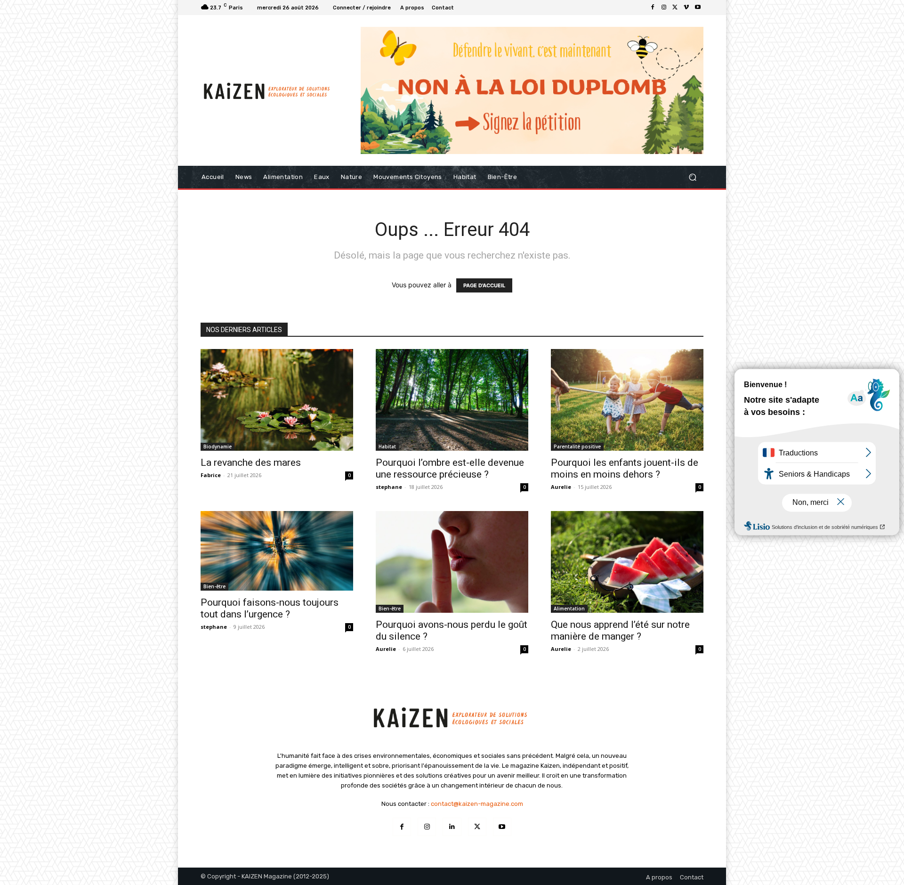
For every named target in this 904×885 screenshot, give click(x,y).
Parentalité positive (577, 446)
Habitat (387, 446)
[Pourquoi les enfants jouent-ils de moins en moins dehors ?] (627, 400)
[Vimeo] (686, 7)
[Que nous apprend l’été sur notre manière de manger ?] (627, 562)
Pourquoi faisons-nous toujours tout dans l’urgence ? (270, 608)
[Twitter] (675, 7)
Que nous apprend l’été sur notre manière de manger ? (620, 630)
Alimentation (569, 608)
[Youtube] (697, 7)
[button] (692, 177)
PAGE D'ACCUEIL (484, 285)
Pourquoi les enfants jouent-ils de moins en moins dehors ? (624, 468)
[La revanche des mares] (277, 400)
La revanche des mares (251, 462)
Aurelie (561, 486)
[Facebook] (652, 7)
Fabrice (211, 475)
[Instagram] (664, 7)
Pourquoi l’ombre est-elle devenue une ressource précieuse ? (450, 468)
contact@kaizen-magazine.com (477, 803)
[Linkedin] (452, 827)
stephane (389, 486)
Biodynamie (217, 446)
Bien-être (214, 586)
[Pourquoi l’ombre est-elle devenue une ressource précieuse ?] (452, 400)
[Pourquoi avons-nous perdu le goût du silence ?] (452, 562)
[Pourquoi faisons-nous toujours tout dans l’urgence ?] (277, 551)
